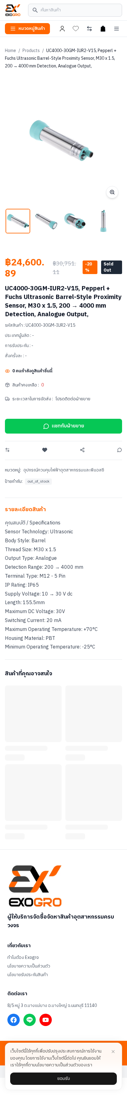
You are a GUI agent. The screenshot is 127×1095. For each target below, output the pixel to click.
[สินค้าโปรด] (75, 28)
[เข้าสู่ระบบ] (62, 28)
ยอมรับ (63, 1078)
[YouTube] (45, 1020)
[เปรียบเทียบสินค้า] (89, 28)
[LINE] (29, 1020)
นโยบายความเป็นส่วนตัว (28, 966)
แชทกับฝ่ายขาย (68, 426)
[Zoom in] (112, 192)
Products (31, 50)
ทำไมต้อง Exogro (23, 958)
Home (10, 50)
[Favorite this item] (44, 449)
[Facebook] (13, 1020)
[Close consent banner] (113, 1051)
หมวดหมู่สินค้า (31, 28)
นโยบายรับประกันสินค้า (27, 975)
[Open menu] (116, 28)
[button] (18, 221)
